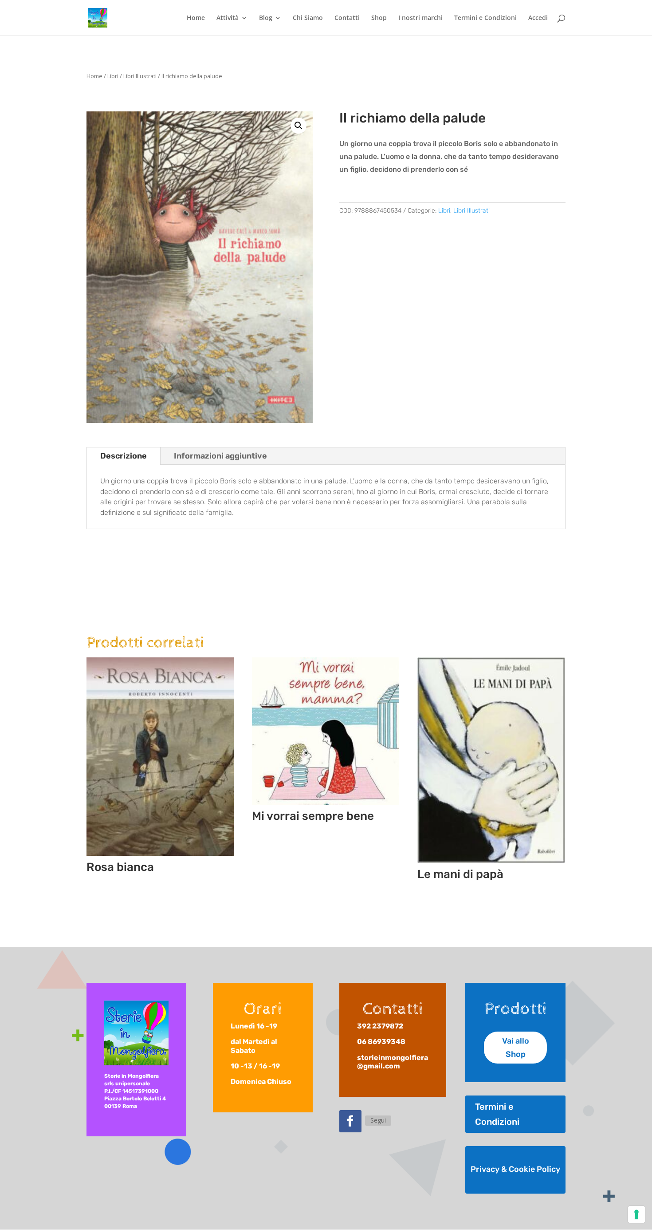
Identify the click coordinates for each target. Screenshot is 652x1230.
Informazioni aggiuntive (220, 456)
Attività (227, 18)
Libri (112, 76)
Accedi (538, 18)
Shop (379, 18)
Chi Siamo (308, 18)
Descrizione (123, 456)
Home (196, 18)
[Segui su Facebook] (350, 1121)
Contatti (347, 18)
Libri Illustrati (140, 76)
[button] (298, 126)
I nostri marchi (420, 18)
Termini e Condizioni (485, 18)
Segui (378, 1120)
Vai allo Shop (515, 1048)
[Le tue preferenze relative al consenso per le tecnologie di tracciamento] (636, 1214)
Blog (265, 18)
